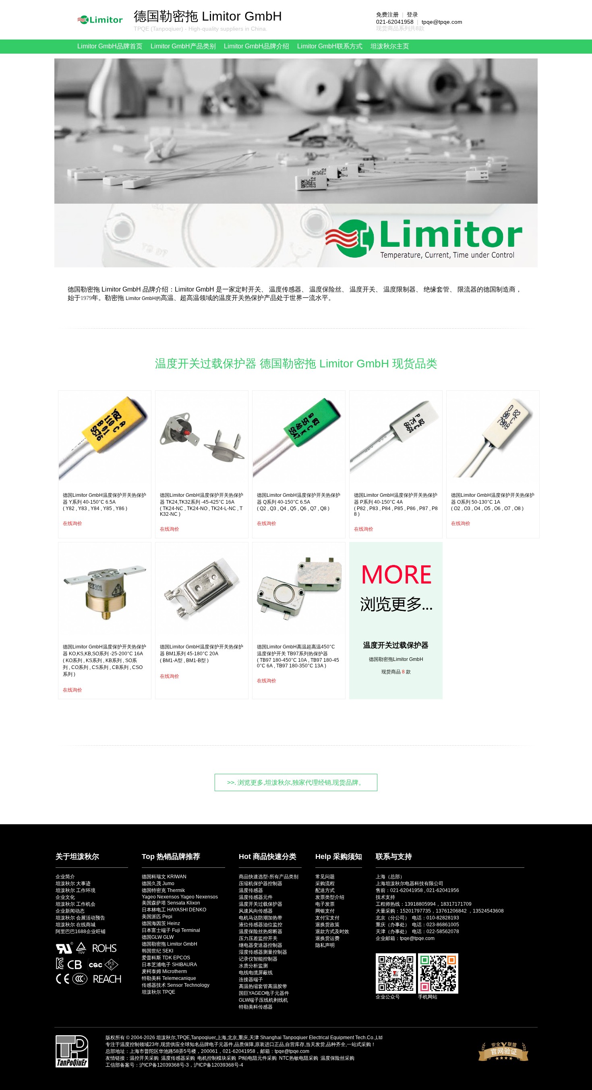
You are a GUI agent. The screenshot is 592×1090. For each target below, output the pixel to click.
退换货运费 (327, 938)
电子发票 (325, 904)
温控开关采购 (144, 1058)
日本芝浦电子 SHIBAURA (169, 964)
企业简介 (65, 877)
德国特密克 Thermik (163, 890)
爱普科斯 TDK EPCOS (166, 958)
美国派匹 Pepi (157, 916)
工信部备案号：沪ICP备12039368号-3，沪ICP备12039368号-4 (174, 1065)
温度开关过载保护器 (395, 645)
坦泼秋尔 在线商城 (75, 924)
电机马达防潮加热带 (260, 918)
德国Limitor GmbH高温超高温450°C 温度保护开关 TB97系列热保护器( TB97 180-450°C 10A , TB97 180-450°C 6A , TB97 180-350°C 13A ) (298, 656)
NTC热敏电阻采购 (298, 1058)
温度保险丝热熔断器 (260, 931)
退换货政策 (327, 924)
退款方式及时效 (332, 931)
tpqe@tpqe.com (442, 22)
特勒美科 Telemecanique (169, 978)
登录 (412, 14)
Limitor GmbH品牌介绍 (256, 46)
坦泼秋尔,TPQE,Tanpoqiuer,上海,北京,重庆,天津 (207, 1037)
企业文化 (65, 897)
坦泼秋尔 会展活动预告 (80, 918)
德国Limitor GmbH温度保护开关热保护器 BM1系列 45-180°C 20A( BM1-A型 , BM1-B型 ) (201, 653)
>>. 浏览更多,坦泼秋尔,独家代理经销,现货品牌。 (296, 782)
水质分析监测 (253, 966)
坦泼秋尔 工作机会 (75, 904)
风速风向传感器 (256, 911)
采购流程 (325, 883)
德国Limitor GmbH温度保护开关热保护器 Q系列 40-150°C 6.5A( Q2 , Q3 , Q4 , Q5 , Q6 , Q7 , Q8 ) (298, 501)
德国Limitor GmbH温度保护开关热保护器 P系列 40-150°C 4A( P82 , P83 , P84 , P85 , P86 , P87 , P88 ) (396, 504)
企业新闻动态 (70, 911)
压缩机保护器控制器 (260, 883)
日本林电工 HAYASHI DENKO (174, 910)
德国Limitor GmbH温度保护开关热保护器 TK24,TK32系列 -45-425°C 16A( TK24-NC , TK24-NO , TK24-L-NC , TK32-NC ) (201, 504)
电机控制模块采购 (216, 1058)
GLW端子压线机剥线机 (263, 1000)
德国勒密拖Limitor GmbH (396, 659)
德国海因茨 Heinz (161, 923)
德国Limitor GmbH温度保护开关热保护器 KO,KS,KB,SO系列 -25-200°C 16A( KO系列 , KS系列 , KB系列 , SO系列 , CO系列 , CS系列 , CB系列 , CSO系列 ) (104, 660)
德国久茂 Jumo (158, 883)
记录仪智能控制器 (258, 959)
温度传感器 (251, 890)
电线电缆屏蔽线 (256, 972)
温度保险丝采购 (337, 1058)
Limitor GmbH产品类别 (183, 46)
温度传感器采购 (178, 1058)
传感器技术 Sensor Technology (175, 985)
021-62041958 (395, 22)
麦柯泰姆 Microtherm (164, 971)
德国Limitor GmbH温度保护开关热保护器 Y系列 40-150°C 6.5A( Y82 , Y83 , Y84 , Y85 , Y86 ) (104, 501)
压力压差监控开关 (258, 938)
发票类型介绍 (329, 897)
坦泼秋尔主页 (390, 46)
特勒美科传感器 (256, 1007)
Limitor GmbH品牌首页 (110, 46)
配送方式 (325, 890)
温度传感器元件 (256, 897)
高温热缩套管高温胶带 (263, 986)
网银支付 (325, 911)
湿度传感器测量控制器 (263, 952)
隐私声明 (325, 945)
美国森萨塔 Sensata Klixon (171, 903)
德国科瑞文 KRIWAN (164, 877)
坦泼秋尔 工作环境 (75, 890)
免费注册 (387, 14)
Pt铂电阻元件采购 (257, 1058)
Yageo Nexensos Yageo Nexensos (180, 897)
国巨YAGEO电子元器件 (264, 993)
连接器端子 (251, 979)
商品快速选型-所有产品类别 (268, 877)
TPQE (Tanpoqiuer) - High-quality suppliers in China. (200, 28)
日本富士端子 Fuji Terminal (171, 930)
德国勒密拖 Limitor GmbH (169, 944)
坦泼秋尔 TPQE (158, 992)
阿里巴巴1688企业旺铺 (81, 931)
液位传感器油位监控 (260, 924)
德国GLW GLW (158, 937)
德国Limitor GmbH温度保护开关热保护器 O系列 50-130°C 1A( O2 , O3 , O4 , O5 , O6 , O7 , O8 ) (492, 501)
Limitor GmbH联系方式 (329, 46)
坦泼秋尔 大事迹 (73, 883)
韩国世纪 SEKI (157, 951)
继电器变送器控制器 (260, 945)
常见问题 (325, 877)
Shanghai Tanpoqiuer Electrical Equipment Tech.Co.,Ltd (321, 1037)
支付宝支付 (327, 918)
